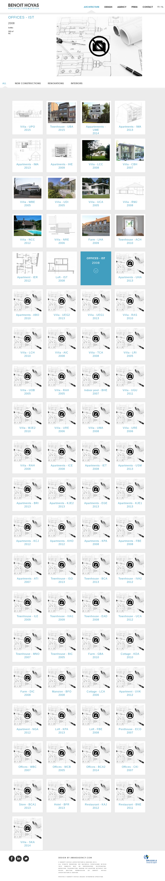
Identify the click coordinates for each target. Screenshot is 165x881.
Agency (121, 7)
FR (158, 7)
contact (148, 7)
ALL (5, 83)
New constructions (28, 83)
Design (108, 7)
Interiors (76, 83)
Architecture (91, 7)
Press (134, 7)
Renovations (56, 83)
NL (162, 7)
